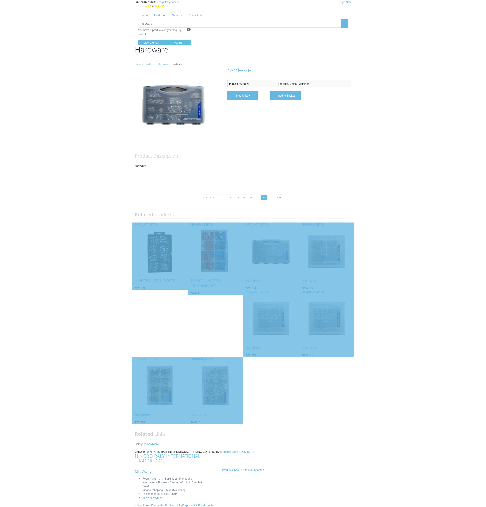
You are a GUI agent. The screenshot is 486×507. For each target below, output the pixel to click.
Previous (210, 197)
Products (150, 64)
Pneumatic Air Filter (163, 505)
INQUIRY (177, 42)
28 (257, 197)
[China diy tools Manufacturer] (154, 7)
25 (237, 197)
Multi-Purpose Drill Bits (189, 505)
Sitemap (259, 470)
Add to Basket (286, 95)
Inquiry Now (243, 95)
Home (144, 15)
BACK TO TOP (247, 452)
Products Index (231, 470)
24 (231, 197)
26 (244, 197)
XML (250, 470)
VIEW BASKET (151, 42)
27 (250, 197)
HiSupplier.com (229, 452)
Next (278, 197)
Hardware (163, 64)
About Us (177, 15)
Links (244, 470)
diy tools (208, 505)
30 (270, 197)
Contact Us (195, 15)
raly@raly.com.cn (169, 2)
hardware (153, 444)
